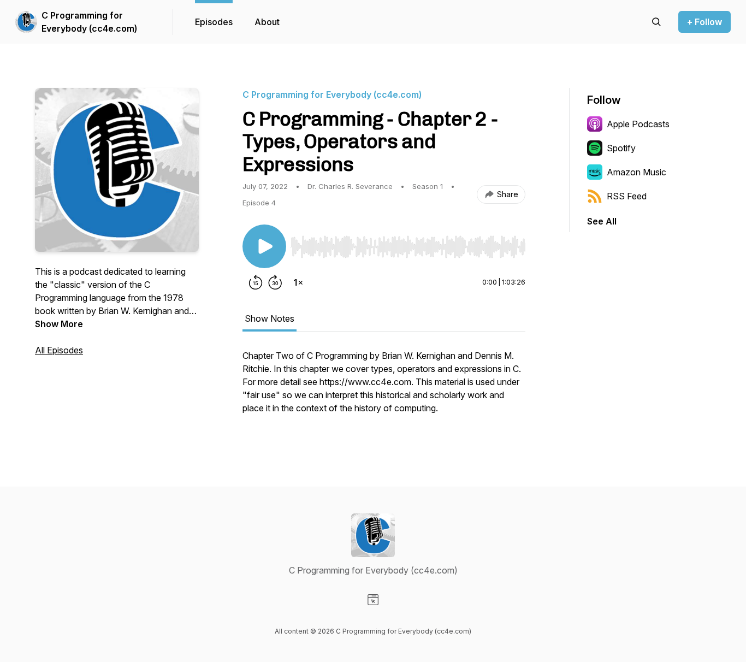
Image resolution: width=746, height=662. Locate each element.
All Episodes (59, 350)
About (267, 21)
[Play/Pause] (264, 246)
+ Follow (704, 21)
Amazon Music (636, 172)
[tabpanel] (383, 387)
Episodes (214, 21)
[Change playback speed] (298, 282)
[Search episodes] (656, 21)
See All (602, 221)
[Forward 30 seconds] (275, 282)
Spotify (621, 148)
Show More (59, 323)
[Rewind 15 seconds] (255, 282)
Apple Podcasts (638, 124)
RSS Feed (627, 196)
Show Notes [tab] (269, 318)
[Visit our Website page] (373, 599)
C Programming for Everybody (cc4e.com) (89, 22)
